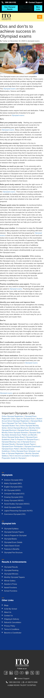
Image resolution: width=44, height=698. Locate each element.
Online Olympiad (29, 423)
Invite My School (10, 608)
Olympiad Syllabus (11, 528)
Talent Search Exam (12, 545)
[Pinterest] (27, 673)
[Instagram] (16, 673)
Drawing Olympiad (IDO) (13, 497)
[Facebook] (6, 673)
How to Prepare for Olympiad (15, 535)
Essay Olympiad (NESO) (14, 500)
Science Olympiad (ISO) (13, 480)
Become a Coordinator (12, 632)
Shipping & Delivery (11, 619)
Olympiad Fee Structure (13, 552)
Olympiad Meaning (9, 442)
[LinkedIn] (11, 673)
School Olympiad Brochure (18, 428)
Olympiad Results (8, 444)
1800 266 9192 (10, 2)
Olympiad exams (9, 89)
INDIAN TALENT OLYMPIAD (24, 685)
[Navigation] (39, 17)
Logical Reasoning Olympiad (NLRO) (18, 510)
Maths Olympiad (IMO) (13, 483)
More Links (38, 8)
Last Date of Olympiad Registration (21, 452)
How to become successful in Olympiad (23, 455)
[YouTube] (22, 673)
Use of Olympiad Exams (26, 442)
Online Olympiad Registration (12, 416)
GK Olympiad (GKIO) (12, 490)
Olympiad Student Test (10, 425)
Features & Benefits (11, 549)
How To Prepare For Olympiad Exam (24, 439)
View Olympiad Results (9, 8)
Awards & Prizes (10, 584)
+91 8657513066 (31, 682)
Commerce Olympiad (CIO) (14, 514)
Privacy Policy (9, 626)
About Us (7, 612)
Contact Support (35, 2)
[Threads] (37, 673)
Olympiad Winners (11, 573)
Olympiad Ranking (11, 570)
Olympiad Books (10, 538)
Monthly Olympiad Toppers (14, 577)
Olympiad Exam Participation (12, 446)
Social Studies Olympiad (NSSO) (17, 503)
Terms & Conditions (11, 629)
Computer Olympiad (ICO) (14, 493)
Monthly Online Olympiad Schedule (15, 432)
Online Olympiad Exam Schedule (23, 451)
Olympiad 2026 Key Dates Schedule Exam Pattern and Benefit (21, 433)
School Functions (10, 591)
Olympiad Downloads (32, 446)
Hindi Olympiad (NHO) (12, 507)
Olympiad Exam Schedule (27, 430)
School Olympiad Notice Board (13, 437)
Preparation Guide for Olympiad (13, 458)
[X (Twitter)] (32, 673)
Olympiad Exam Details (13, 542)
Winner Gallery (9, 580)
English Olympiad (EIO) (13, 486)
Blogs (6, 605)
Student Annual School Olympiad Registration (22, 419)
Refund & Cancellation (12, 622)
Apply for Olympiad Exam (25, 418)
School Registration (25, 8)
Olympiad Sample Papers (25, 444)
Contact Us (8, 615)
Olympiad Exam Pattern (10, 449)
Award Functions (10, 587)
